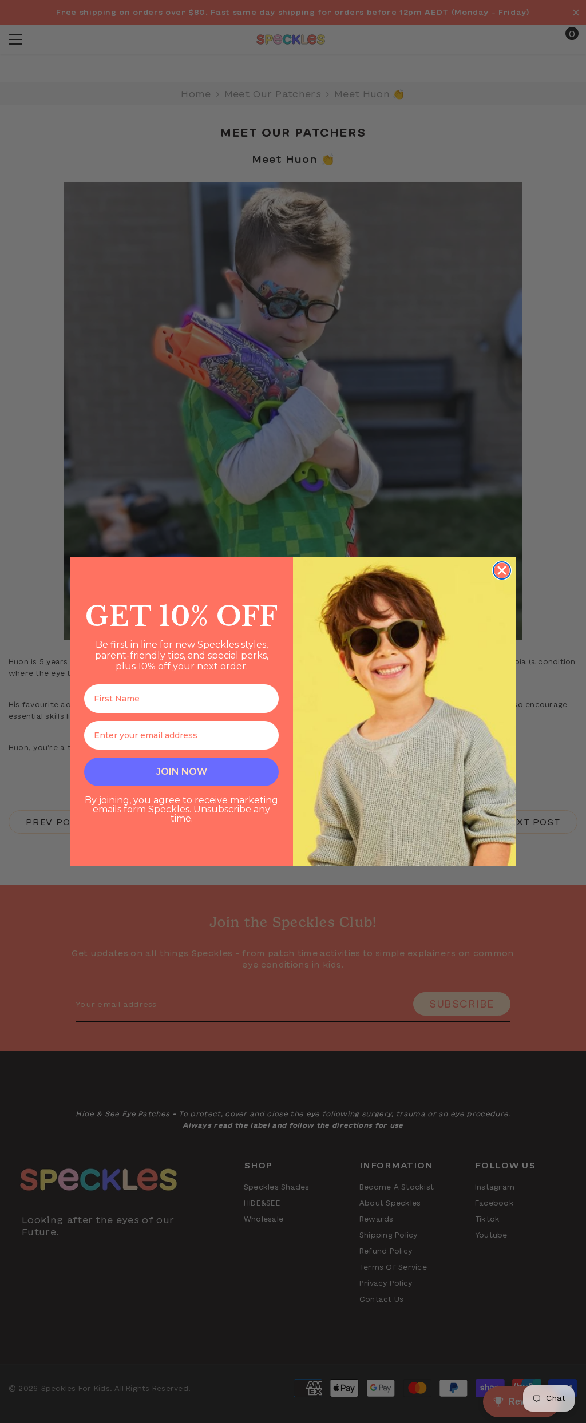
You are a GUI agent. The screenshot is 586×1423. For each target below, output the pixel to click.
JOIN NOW (181, 771)
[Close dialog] (501, 570)
